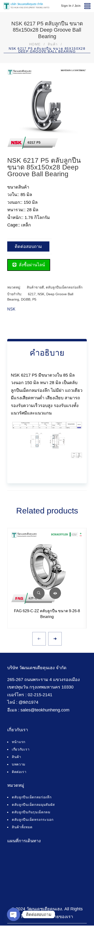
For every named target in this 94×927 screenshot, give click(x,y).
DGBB (25, 299)
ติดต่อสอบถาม (28, 246)
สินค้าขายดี (35, 287)
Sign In (66, 5)
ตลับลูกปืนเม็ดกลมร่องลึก (64, 287)
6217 (32, 294)
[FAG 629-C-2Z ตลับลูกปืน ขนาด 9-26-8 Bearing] (47, 568)
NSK (41, 294)
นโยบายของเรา (58, 916)
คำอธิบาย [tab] (47, 352)
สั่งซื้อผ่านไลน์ (31, 264)
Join (77, 5)
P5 (34, 299)
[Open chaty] (13, 914)
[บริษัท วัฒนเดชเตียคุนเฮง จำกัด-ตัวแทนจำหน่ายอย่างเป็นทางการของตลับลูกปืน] (26, 6)
